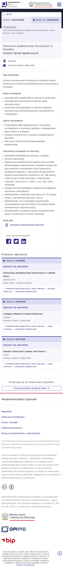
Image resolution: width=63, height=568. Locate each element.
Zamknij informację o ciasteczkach (59, 553)
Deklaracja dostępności (12, 417)
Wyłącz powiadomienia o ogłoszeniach (20, 433)
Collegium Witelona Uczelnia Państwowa (23, 314)
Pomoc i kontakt (9, 423)
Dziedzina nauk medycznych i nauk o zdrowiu (25, 289)
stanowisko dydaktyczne (26, 291)
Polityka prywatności (11, 428)
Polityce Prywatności (25, 565)
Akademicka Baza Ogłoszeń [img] (10, 4)
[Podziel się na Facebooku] (8, 241)
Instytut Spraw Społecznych (21, 53)
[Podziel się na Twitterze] (16, 241)
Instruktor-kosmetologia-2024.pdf (27, 225)
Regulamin (6, 412)
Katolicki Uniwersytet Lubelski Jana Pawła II (24, 352)
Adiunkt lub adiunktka (15, 266)
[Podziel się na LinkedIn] (23, 241)
